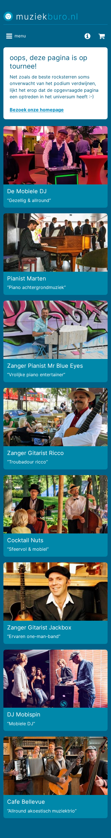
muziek (47, 17)
